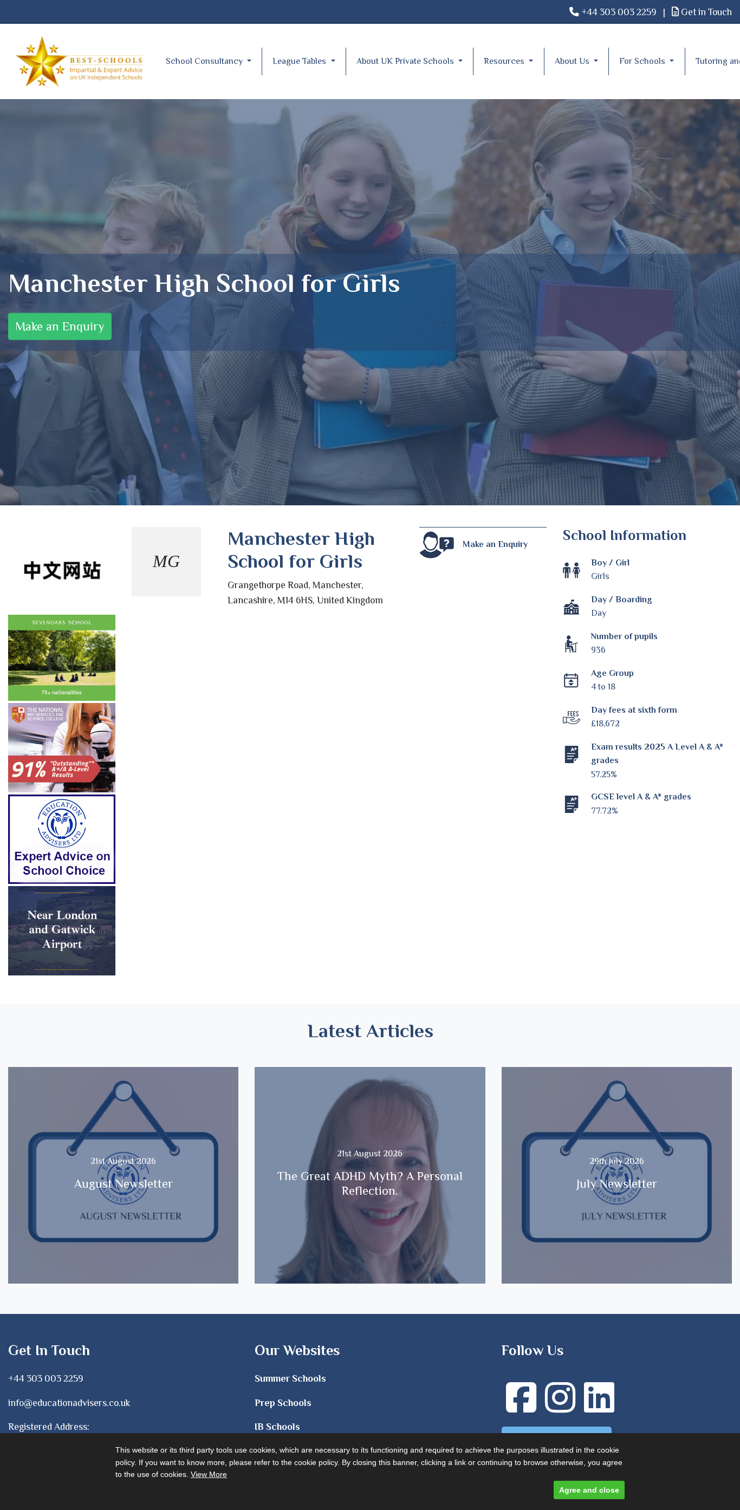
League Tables (300, 61)
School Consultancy (205, 61)
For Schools (643, 61)
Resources (505, 61)
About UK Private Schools (406, 61)
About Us (573, 61)
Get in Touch (705, 11)
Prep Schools (283, 1402)
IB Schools (277, 1426)
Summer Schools (290, 1378)
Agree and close (589, 1490)
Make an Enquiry (60, 326)
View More (209, 1474)
